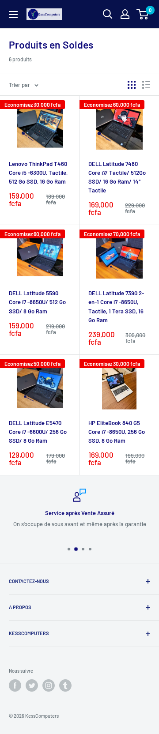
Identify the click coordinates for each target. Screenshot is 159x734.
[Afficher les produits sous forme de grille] (132, 85)
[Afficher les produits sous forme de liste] (146, 85)
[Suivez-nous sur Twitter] (32, 685)
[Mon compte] (125, 14)
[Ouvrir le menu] (13, 14)
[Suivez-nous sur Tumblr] (65, 685)
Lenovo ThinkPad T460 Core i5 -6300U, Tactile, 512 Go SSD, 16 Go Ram (38, 172)
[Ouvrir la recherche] (108, 14)
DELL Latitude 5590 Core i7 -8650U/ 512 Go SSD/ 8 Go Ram (37, 302)
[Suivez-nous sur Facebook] (15, 685)
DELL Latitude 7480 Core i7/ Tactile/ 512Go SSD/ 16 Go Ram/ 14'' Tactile (117, 177)
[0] (142, 14)
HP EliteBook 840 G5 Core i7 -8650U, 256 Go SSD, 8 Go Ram (116, 431)
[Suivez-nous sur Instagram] (48, 685)
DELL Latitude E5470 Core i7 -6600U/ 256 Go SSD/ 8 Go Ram (38, 431)
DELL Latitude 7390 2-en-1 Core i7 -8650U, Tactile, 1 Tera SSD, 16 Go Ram (116, 306)
